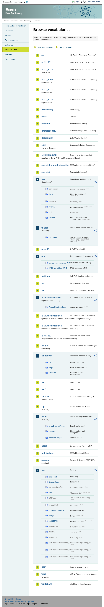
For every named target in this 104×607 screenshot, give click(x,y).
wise (43, 574)
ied (43, 290)
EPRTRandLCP (49, 155)
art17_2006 (47, 79)
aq (42, 55)
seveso (45, 460)
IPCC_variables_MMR (58, 268)
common (46, 124)
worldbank (46, 584)
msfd (44, 416)
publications (47, 453)
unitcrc (52, 218)
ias (42, 283)
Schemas (9, 45)
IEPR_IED (46, 336)
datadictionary (48, 131)
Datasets (9, 30)
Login (77, 2)
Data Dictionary (25, 21)
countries (53, 237)
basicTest (53, 477)
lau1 (43, 382)
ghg (43, 256)
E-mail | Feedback (13, 599)
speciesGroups (55, 438)
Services (8, 54)
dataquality (47, 138)
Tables (8, 35)
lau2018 (45, 396)
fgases (44, 228)
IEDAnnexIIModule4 (51, 326)
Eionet (16, 21)
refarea (52, 207)
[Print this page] (82, 2)
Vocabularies (11, 50)
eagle (51, 368)
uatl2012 (52, 373)
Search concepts (65, 47)
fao (43, 179)
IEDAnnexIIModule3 (51, 316)
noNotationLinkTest (57, 510)
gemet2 (45, 249)
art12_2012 (47, 62)
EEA (16, 2)
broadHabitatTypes (56, 426)
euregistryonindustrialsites (55, 165)
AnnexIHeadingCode (57, 307)
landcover (46, 356)
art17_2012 (47, 89)
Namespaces (10, 59)
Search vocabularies (45, 47)
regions (52, 431)
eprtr (43, 145)
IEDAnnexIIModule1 (51, 297)
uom (43, 567)
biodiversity (47, 109)
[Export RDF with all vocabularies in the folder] (95, 182)
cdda (44, 116)
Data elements (11, 40)
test (43, 470)
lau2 (43, 389)
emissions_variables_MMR (59, 263)
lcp (43, 406)
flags (51, 194)
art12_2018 (47, 69)
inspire (44, 346)
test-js (51, 515)
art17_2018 (47, 99)
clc (50, 362)
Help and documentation (15, 26)
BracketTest (53, 482)
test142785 (53, 521)
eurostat (45, 172)
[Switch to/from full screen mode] (85, 2)
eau (50, 493)
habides (45, 276)
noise (44, 446)
